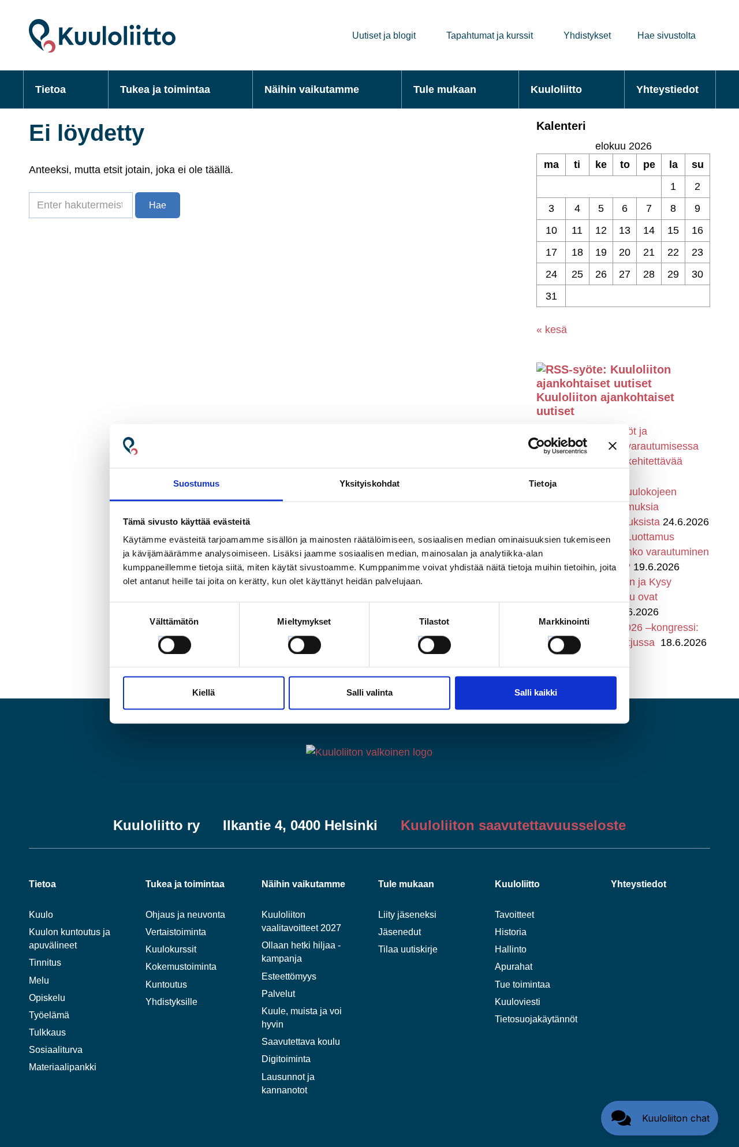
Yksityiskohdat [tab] (369, 484)
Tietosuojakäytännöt (536, 1019)
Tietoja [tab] (543, 484)
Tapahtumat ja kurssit (489, 35)
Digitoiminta (286, 1059)
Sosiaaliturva (56, 1050)
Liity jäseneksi (407, 915)
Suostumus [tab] (196, 484)
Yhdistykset (587, 35)
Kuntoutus (166, 984)
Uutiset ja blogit (384, 35)
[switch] (293, 641)
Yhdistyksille (171, 1002)
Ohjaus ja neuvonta (185, 915)
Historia (511, 932)
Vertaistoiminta (175, 932)
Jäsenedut (399, 932)
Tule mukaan (444, 89)
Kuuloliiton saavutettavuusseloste (513, 825)
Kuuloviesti (517, 1002)
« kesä (551, 329)
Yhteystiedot (667, 89)
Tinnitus (45, 962)
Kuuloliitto (556, 89)
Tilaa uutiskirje (408, 949)
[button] (659, 1118)
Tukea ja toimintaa (165, 89)
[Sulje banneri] (613, 446)
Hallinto (511, 949)
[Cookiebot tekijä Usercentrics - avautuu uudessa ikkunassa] (536, 445)
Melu (39, 980)
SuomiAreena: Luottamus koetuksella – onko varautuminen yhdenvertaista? (633, 552)
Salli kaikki (535, 693)
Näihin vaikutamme (311, 89)
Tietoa (50, 89)
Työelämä (49, 1015)
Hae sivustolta (666, 35)
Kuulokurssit (170, 949)
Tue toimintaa (522, 984)
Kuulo (41, 915)
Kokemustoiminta (181, 967)
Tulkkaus (47, 1032)
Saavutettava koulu (301, 1042)
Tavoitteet (514, 915)
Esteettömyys (289, 976)
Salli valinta (369, 693)
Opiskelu (47, 998)
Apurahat (513, 967)
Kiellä (203, 693)
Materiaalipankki (62, 1067)
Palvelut (278, 994)
